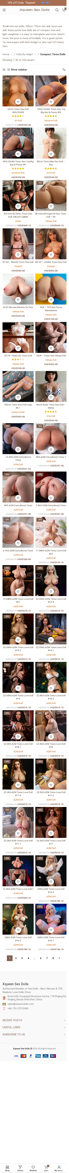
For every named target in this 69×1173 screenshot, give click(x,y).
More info (24, 1167)
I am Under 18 (47, 599)
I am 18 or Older (21, 599)
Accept (41, 1167)
